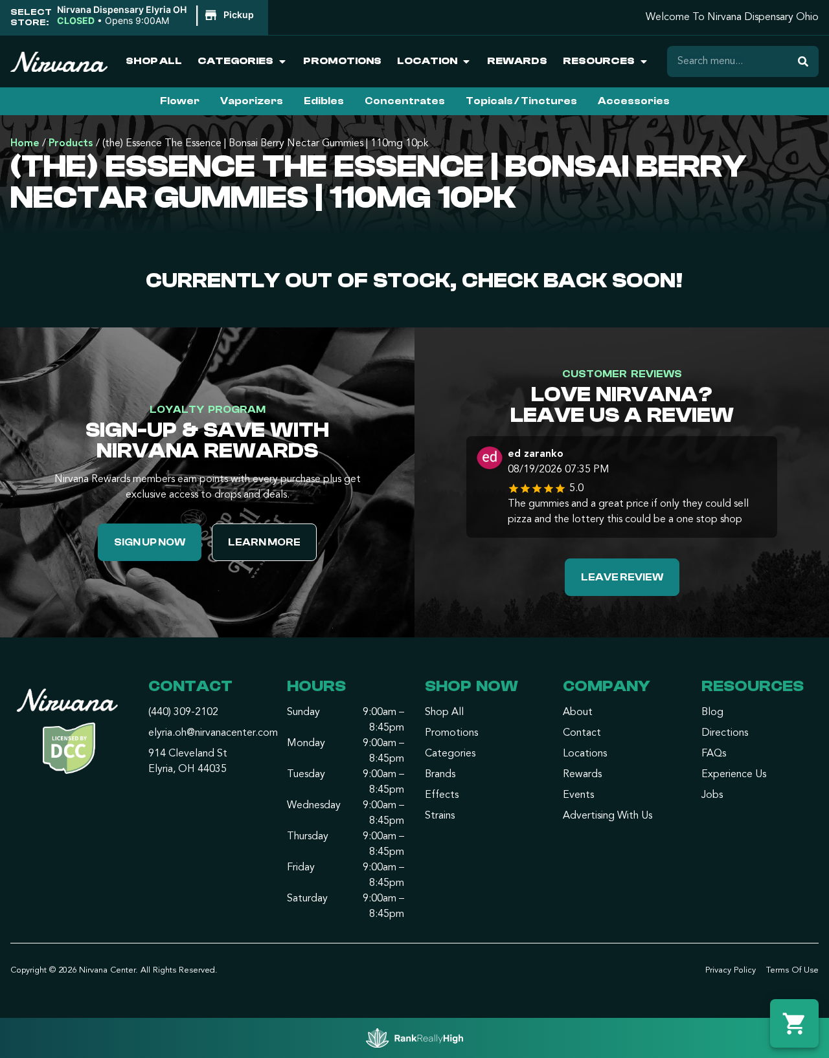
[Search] (803, 61)
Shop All (154, 61)
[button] (157, 16)
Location (427, 61)
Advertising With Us (607, 816)
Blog (712, 712)
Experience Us (733, 774)
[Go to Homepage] (69, 735)
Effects (442, 795)
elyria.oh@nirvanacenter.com (213, 733)
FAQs (713, 754)
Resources (599, 61)
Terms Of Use (792, 970)
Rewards (517, 61)
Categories (235, 61)
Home (25, 143)
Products (71, 143)
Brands (440, 774)
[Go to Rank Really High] (414, 1038)
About (578, 712)
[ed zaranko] (490, 459)
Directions (724, 733)
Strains (440, 816)
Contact (582, 733)
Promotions (342, 61)
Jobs (712, 795)
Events (578, 795)
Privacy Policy (730, 970)
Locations (585, 754)
